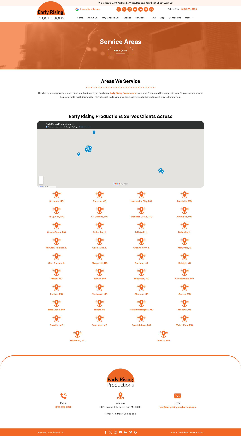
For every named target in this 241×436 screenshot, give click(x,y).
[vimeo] (146, 9)
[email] (151, 9)
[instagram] (129, 9)
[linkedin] (140, 9)
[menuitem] (80, 18)
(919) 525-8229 (189, 9)
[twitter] (124, 9)
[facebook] (118, 9)
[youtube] (135, 9)
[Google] (135, 432)
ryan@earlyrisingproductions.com (178, 407)
